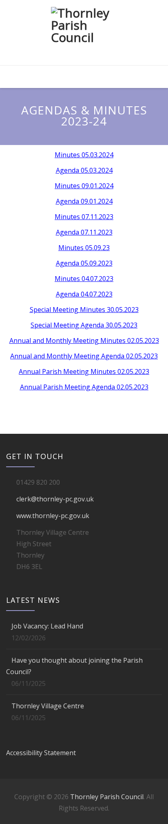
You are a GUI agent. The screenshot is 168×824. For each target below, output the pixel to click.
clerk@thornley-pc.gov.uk (55, 498)
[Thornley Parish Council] (84, 33)
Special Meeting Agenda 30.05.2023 (84, 325)
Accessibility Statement (41, 752)
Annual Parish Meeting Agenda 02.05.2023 (84, 386)
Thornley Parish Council (107, 796)
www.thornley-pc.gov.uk (52, 515)
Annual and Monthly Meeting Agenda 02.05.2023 (84, 356)
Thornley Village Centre (47, 705)
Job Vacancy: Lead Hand (47, 626)
